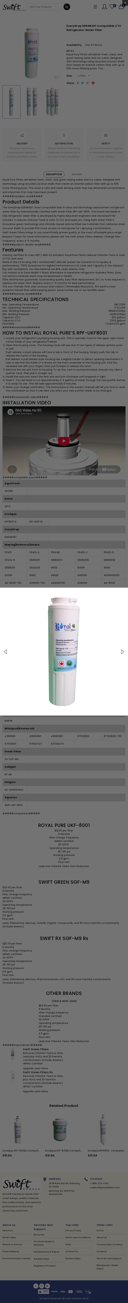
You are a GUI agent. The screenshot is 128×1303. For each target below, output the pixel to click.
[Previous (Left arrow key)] (5, 651)
